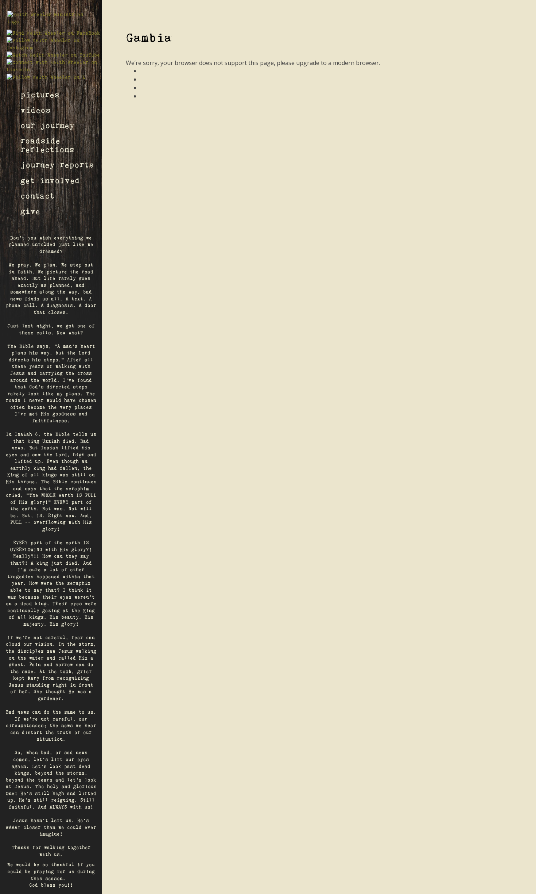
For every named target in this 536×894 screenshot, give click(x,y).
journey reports (57, 165)
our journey (47, 126)
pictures (39, 95)
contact (37, 196)
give (30, 211)
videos (35, 110)
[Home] (51, 18)
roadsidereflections (47, 145)
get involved (50, 181)
